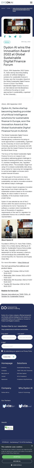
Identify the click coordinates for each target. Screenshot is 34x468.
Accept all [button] (17, 457)
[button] (17, 465)
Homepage (7, 363)
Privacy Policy (28, 351)
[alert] (17, 456)
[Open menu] (31, 2)
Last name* (21, 333)
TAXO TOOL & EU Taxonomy (24, 370)
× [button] (32, 446)
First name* (4, 333)
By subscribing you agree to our (18, 351)
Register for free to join (9, 291)
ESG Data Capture (21, 373)
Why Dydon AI (5, 373)
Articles (8, 8)
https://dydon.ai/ (23, 262)
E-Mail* (3, 342)
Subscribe (6, 357)
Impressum (4, 379)
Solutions (3, 367)
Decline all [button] (17, 461)
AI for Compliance (22, 376)
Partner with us (5, 392)
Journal (3, 8)
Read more (16, 453)
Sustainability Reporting (23, 367)
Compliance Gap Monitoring (24, 379)
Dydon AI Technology (24, 392)
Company (4, 370)
